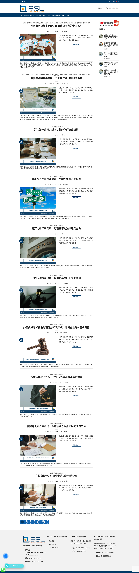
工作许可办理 (43, 515)
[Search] (106, 1)
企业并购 (56, 23)
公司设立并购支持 (83, 65)
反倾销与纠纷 (67, 23)
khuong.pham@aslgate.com (35, 552)
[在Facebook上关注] (20, 1)
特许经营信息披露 (32, 218)
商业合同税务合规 (36, 65)
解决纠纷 (85, 23)
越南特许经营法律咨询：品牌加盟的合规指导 (56, 179)
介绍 (21, 15)
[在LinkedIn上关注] (24, 1)
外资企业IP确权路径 (64, 364)
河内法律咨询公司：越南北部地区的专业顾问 (56, 278)
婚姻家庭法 (79, 23)
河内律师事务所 (45, 267)
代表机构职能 (46, 463)
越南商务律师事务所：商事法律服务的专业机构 (56, 25)
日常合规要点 (46, 513)
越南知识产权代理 (27, 366)
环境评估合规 (82, 513)
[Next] (47, 522)
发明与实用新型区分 (54, 117)
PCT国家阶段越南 (30, 119)
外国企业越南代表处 (56, 463)
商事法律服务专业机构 (59, 65)
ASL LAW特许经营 (53, 218)
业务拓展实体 (82, 463)
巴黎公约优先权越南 (41, 119)
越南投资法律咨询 (29, 67)
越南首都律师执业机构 (67, 167)
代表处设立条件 (47, 465)
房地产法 (61, 23)
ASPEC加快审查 (52, 119)
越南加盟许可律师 (64, 218)
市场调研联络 (66, 463)
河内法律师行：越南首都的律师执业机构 (56, 129)
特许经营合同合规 (47, 216)
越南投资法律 (51, 515)
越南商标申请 (36, 366)
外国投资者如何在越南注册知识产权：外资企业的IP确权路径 (56, 327)
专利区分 (79, 414)
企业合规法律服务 (47, 167)
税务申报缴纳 (35, 515)
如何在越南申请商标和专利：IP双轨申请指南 (111, 54)
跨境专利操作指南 (43, 117)
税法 (72, 23)
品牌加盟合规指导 (58, 216)
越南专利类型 (46, 414)
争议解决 (29, 267)
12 (43, 522)
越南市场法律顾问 (55, 266)
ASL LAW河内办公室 (48, 315)
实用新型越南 (65, 414)
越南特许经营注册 (42, 218)
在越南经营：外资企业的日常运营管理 (56, 475)
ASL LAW (81, 364)
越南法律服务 (44, 169)
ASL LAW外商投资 (37, 465)
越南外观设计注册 (45, 366)
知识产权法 (35, 74)
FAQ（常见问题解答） (54, 15)
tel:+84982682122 (100, 536)
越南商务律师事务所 (71, 65)
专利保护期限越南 (55, 414)
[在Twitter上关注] (22, 1)
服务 (31, 15)
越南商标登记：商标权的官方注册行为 (111, 63)
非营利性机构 (74, 463)
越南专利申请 (55, 366)
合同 (75, 23)
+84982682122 (37, 561)
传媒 (44, 15)
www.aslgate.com (35, 558)
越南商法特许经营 (82, 216)
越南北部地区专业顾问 (61, 315)
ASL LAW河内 (78, 167)
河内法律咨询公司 (29, 317)
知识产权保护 (28, 169)
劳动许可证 (75, 513)
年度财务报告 (26, 515)
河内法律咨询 (86, 167)
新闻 (63, 15)
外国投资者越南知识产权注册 (50, 364)
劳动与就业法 (49, 23)
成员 (36, 15)
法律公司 (52, 541)
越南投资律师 (36, 169)
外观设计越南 (73, 414)
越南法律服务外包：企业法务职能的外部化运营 (56, 376)
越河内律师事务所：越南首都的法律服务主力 (56, 228)
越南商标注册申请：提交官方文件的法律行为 (111, 37)
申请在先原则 (74, 364)
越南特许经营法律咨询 (70, 216)
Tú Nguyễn (64, 31)
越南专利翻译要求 (62, 119)
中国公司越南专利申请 (67, 117)
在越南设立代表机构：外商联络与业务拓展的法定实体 (56, 426)
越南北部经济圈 (80, 315)
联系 (68, 15)
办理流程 (26, 15)
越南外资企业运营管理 (65, 513)
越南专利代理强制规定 (80, 117)
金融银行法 (43, 23)
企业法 (24, 23)
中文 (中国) (112, 1)
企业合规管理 (46, 266)
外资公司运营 (54, 513)
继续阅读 (76, 44)
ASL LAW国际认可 (47, 65)
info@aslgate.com (31, 555)
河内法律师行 (56, 167)
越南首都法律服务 (75, 266)
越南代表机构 (28, 465)
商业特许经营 (36, 23)
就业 (40, 15)
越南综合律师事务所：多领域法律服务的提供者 (56, 78)
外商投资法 (29, 23)
